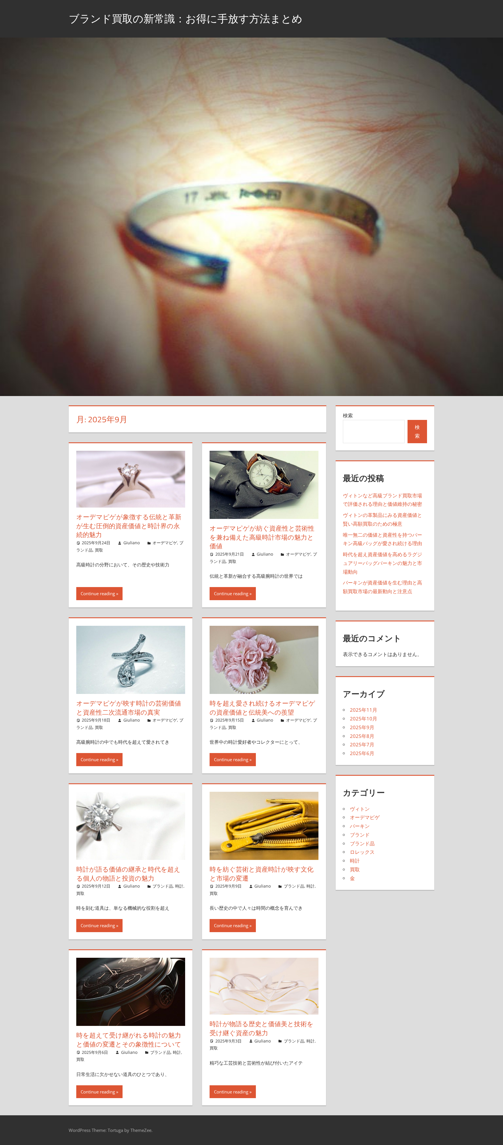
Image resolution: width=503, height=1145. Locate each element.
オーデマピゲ (165, 542)
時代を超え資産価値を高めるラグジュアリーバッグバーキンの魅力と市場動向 (382, 563)
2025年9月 (362, 727)
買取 (99, 550)
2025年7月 (362, 744)
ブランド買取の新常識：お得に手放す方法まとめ (185, 18)
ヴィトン (360, 808)
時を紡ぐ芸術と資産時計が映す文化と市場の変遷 (262, 873)
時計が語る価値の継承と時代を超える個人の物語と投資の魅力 (128, 873)
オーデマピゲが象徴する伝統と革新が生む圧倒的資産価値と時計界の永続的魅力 (128, 526)
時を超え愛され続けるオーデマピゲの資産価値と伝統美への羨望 (262, 707)
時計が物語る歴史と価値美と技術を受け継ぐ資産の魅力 (262, 1028)
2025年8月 (362, 736)
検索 (348, 415)
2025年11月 (363, 709)
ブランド (360, 834)
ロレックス (362, 852)
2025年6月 (362, 753)
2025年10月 (363, 718)
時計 (179, 886)
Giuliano (131, 542)
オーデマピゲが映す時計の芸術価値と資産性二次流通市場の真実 (128, 707)
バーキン (360, 826)
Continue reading (98, 593)
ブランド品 (163, 886)
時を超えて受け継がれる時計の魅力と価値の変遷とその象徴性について (128, 1039)
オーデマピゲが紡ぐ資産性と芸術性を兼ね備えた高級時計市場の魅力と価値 (262, 537)
